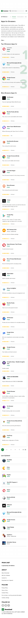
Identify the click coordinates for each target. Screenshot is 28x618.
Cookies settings (5, 597)
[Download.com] (4, 11)
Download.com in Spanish (7, 580)
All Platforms (4, 16)
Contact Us (4, 578)
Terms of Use (5, 590)
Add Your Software (6, 575)
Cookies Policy (5, 592)
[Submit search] (10, 11)
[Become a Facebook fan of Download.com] (3, 605)
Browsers (14, 16)
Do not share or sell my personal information (12, 595)
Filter (2, 40)
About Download (5, 573)
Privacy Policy (5, 587)
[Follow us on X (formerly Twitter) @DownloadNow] (6, 605)
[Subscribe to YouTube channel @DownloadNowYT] (8, 605)
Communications (20, 16)
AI (10, 16)
